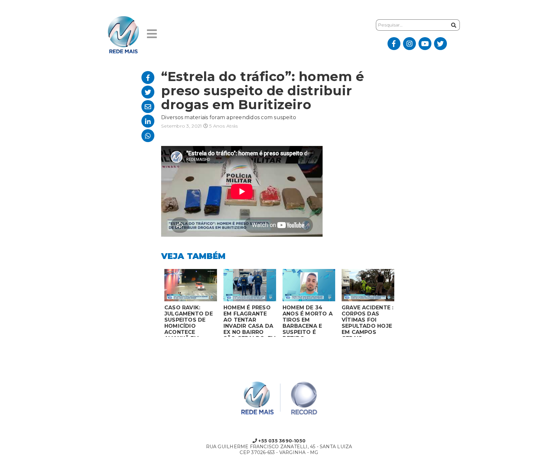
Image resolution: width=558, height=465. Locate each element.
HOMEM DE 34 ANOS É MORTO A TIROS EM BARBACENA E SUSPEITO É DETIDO (308, 321)
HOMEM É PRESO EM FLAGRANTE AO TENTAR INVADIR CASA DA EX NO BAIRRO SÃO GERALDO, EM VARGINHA (249, 321)
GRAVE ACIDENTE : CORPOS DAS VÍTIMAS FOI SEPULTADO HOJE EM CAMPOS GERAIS (367, 321)
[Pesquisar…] (453, 25)
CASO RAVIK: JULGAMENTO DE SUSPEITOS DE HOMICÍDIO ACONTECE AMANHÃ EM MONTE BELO (188, 321)
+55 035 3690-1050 (281, 441)
